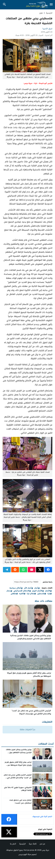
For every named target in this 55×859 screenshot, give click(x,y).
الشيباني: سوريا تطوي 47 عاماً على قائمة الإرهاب (18, 789)
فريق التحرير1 (47, 28)
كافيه (21, 593)
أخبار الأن (28, 588)
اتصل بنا (13, 843)
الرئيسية (22, 843)
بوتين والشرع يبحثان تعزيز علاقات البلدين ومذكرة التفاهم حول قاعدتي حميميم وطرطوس (30, 637)
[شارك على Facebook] (48, 569)
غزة (48, 593)
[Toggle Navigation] (51, 4)
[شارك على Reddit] (15, 569)
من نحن (42, 843)
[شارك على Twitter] (40, 569)
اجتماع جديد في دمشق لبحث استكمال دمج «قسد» (20, 801)
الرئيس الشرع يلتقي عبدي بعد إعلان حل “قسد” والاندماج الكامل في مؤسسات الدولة (31, 712)
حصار (9, 590)
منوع (41, 13)
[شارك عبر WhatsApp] (23, 569)
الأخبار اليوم (37, 590)
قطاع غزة (30, 593)
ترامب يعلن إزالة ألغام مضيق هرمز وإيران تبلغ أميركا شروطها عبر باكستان (29, 674)
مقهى (13, 593)
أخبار (36, 588)
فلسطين (41, 593)
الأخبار (47, 590)
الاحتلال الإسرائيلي (21, 590)
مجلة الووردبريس (24, 854)
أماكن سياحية (15, 588)
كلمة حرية (32, 843)
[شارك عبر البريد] (31, 569)
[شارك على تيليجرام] (7, 569)
